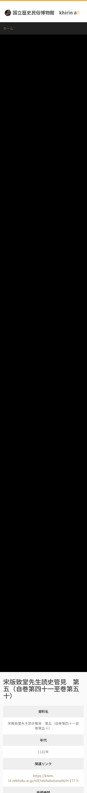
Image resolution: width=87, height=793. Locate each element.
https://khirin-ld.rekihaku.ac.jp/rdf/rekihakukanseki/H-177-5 (43, 778)
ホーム (8, 28)
